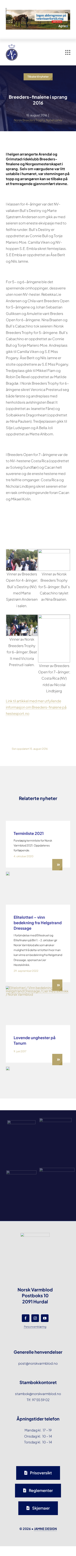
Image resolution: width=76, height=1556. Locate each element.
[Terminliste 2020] (8, 873)
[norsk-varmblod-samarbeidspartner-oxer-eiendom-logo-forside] (55, 1119)
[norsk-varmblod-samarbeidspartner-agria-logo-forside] (21, 1122)
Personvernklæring (35, 1326)
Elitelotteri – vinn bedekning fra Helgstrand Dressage (38, 922)
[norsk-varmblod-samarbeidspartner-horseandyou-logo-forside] (56, 1169)
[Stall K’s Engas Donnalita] (8, 1068)
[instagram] (35, 1318)
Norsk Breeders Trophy (29, 120)
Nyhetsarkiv (54, 120)
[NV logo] (12, 46)
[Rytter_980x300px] (38, 13)
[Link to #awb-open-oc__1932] (67, 52)
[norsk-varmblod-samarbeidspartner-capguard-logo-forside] (21, 1172)
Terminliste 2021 (29, 833)
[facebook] (25, 1318)
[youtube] (45, 1318)
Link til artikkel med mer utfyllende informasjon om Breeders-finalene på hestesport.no (36, 707)
